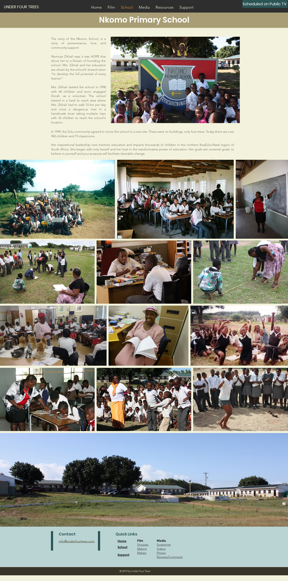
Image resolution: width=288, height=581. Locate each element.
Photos (161, 553)
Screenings (164, 544)
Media (161, 541)
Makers (141, 553)
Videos (161, 549)
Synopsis (142, 544)
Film (140, 541)
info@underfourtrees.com (77, 541)
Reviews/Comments (170, 557)
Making (142, 549)
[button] (111, 7)
